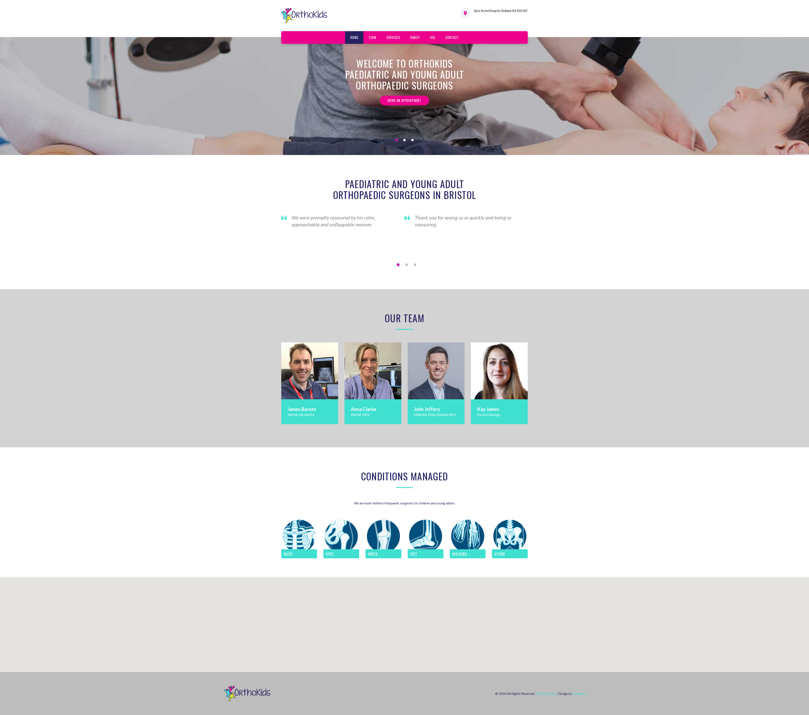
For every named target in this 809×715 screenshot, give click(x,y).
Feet (413, 554)
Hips (330, 554)
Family (415, 37)
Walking (459, 554)
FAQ (432, 37)
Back (288, 554)
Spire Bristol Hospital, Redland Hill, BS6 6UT (501, 10)
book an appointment (404, 100)
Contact (452, 37)
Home (354, 37)
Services (393, 37)
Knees (373, 554)
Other (499, 554)
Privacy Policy (546, 693)
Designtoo (580, 693)
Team (372, 37)
